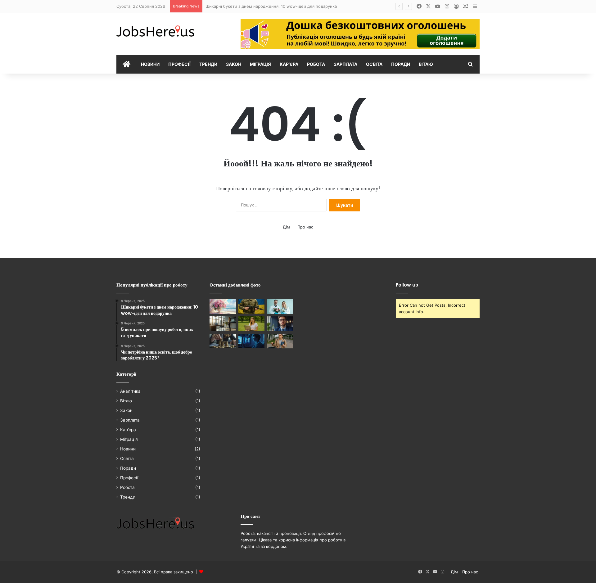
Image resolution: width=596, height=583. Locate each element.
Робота (316, 64)
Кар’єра (289, 64)
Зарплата (345, 64)
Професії (179, 64)
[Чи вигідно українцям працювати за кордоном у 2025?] (280, 341)
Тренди (208, 64)
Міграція (260, 64)
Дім (286, 226)
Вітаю (426, 64)
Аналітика (130, 391)
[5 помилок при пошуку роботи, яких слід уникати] (251, 341)
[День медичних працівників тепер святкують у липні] (280, 306)
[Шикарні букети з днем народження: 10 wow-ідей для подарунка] (223, 306)
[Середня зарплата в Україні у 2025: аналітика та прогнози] (223, 341)
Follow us (407, 285)
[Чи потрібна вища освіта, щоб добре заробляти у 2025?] (280, 323)
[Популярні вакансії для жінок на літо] (251, 323)
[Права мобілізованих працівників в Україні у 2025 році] (251, 306)
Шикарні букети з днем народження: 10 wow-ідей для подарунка (271, 6)
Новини (150, 64)
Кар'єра (128, 429)
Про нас (305, 226)
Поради (400, 64)
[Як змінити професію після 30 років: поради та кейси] (223, 323)
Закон (233, 64)
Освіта (374, 64)
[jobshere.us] (155, 31)
